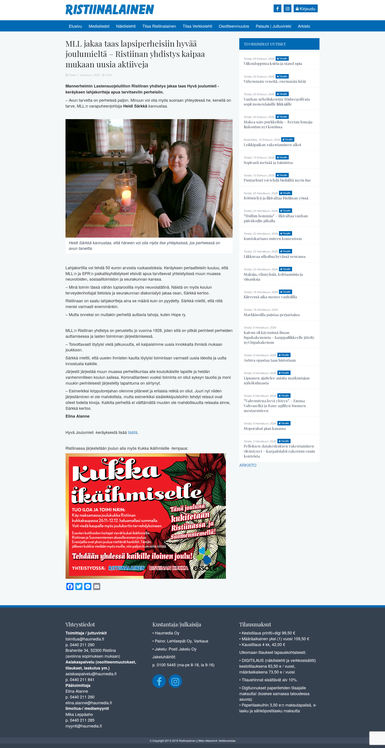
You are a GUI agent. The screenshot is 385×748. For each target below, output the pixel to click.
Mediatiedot (99, 26)
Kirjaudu (307, 8)
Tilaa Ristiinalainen (159, 26)
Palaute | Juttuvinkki (273, 26)
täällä (132, 432)
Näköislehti (126, 26)
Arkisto (304, 26)
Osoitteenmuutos (234, 26)
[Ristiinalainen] (110, 9)
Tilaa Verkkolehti (197, 26)
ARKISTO (247, 465)
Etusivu (75, 26)
